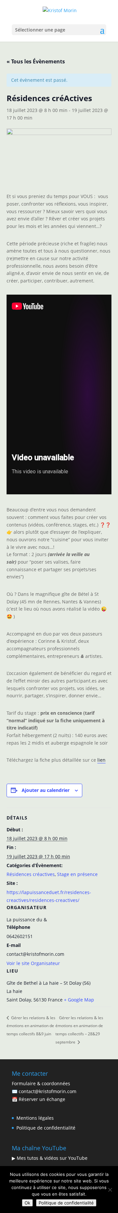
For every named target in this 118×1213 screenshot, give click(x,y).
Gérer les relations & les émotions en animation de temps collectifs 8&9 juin (31, 1026)
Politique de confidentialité (45, 1128)
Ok (27, 1202)
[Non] (110, 1189)
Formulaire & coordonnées (41, 1083)
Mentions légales (35, 1118)
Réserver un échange (42, 1099)
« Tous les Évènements (36, 61)
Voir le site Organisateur (33, 963)
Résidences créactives (31, 874)
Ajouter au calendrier (45, 790)
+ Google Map (79, 1000)
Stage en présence (77, 874)
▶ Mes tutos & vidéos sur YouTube (50, 1158)
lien (101, 760)
